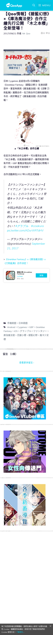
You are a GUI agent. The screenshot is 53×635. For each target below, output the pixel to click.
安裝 (41, 275)
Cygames (22, 327)
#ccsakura (37, 226)
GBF (31, 327)
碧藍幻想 (32, 335)
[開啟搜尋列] (34, 5)
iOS (16, 331)
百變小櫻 (21, 335)
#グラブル (21, 226)
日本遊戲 (23, 323)
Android (11, 327)
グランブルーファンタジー (33, 331)
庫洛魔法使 (9, 335)
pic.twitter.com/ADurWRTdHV (25, 230)
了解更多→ (20, 632)
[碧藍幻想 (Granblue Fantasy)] (26, 275)
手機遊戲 (11, 323)
